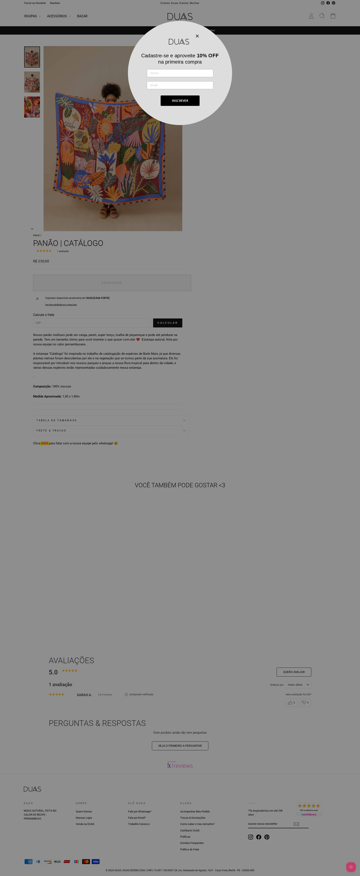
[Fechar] (197, 35)
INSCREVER (180, 101)
